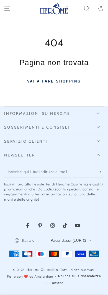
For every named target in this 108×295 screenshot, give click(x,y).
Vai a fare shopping (54, 81)
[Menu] (7, 8)
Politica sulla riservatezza (79, 276)
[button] (86, 8)
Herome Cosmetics (42, 270)
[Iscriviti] (100, 172)
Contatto (57, 283)
